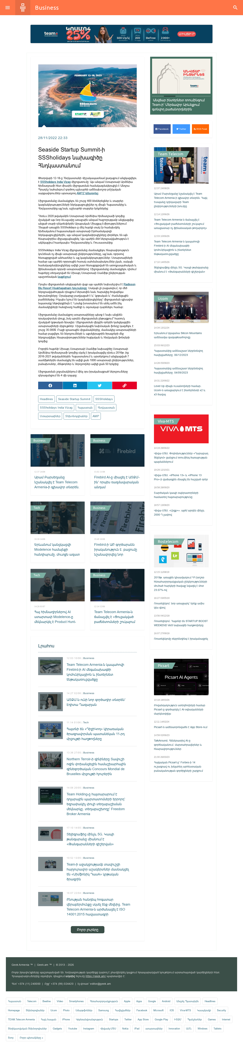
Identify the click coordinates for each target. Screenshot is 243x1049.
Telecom (31, 1001)
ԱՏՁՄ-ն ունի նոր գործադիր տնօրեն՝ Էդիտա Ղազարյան (96, 702)
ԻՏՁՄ (177, 1019)
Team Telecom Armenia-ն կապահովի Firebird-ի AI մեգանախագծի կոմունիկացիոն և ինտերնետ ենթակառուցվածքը (95, 672)
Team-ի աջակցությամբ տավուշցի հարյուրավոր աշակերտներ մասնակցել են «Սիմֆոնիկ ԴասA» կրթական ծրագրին (98, 871)
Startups (113, 1019)
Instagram (88, 1028)
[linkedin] (75, 385)
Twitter (182, 129)
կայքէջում (64, 276)
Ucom (163, 298)
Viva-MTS (166, 421)
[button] (158, 96)
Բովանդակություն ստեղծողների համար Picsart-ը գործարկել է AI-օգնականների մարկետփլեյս (179, 709)
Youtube (72, 1028)
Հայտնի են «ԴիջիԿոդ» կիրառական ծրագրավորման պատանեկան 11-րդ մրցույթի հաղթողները (96, 734)
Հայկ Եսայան (48, 1019)
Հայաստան (85, 407)
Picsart (163, 666)
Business (47, 7)
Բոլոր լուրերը (87, 930)
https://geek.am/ (96, 976)
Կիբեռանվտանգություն (89, 1019)
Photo (66, 1010)
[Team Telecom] (121, 34)
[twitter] (100, 385)
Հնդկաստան (106, 407)
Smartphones (76, 1001)
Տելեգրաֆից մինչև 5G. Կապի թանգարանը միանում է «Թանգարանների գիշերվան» (90, 839)
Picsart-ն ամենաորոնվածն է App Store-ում (180, 727)
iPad (136, 1028)
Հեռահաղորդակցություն (104, 1001)
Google (152, 1001)
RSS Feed (201, 129)
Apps (139, 1001)
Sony (11, 1037)
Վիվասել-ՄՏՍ (108, 1028)
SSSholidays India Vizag (55, 181)
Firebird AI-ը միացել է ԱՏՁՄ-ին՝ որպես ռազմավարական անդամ (117, 482)
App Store (143, 1019)
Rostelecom (168, 541)
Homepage (14, 1010)
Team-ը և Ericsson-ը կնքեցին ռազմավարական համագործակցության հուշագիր (177, 104)
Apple (127, 1001)
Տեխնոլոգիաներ (35, 1010)
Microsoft (158, 1010)
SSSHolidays (104, 399)
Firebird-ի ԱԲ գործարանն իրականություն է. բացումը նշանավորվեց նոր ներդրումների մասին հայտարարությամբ (115, 554)
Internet (226, 1019)
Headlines (46, 399)
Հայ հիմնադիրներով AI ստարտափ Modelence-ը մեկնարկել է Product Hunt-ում (55, 619)
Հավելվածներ (122, 1010)
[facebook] (50, 385)
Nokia (125, 1028)
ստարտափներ (50, 416)
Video (60, 1001)
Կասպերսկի (204, 1010)
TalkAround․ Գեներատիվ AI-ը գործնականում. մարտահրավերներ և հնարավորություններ (178, 744)
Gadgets (57, 1028)
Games (212, 1019)
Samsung (103, 1010)
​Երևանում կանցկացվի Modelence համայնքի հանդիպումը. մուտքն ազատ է (57, 552)
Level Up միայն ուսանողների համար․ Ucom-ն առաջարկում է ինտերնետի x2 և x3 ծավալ (179, 390)
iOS (172, 1010)
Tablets (218, 1028)
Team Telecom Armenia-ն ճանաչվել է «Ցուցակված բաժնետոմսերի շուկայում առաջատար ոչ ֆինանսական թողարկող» (115, 622)
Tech (36, 508)
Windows (202, 1028)
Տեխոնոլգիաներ (76, 416)
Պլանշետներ (194, 1019)
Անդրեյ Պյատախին (187, 1001)
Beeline (47, 1001)
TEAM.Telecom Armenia (21, 1019)
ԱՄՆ (189, 1028)
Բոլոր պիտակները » (31, 1037)
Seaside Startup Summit (74, 399)
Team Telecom (170, 154)
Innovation (174, 1028)
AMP (96, 416)
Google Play (161, 1019)
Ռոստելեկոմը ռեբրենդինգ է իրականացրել (181, 638)
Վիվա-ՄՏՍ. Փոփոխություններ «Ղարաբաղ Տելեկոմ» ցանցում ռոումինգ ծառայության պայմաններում (181, 457)
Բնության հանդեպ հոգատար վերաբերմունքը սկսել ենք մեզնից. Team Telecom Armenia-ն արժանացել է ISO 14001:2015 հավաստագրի (98, 906)
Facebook (163, 129)
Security (221, 1010)
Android (166, 1001)
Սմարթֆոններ (84, 1010)
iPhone (66, 1019)
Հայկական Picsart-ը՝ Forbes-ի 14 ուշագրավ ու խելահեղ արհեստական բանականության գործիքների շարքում (178, 766)
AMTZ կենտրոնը (87, 193)
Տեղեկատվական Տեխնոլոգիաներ (27, 1028)
